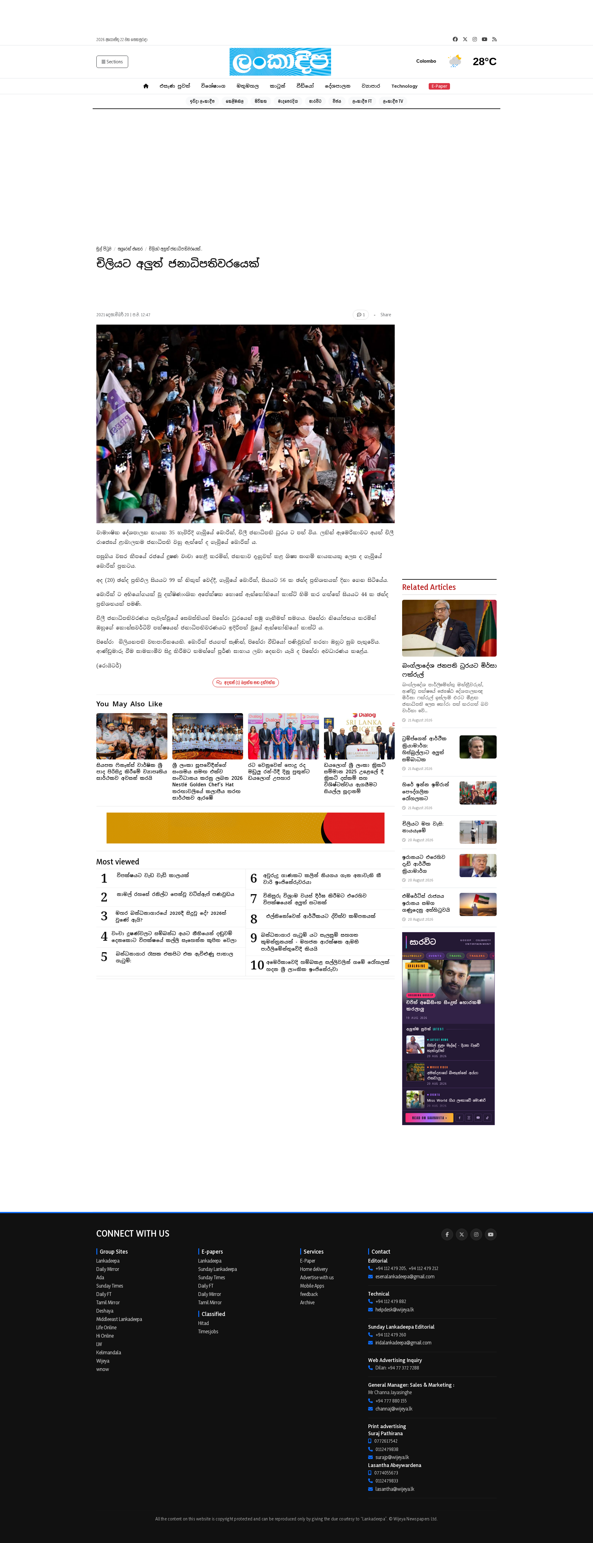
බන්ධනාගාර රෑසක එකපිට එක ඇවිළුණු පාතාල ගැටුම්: (174, 957)
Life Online (106, 1327)
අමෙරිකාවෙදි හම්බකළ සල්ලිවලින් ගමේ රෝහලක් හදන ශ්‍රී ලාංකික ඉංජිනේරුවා (327, 965)
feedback (309, 1294)
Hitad (203, 1323)
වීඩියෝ (305, 86)
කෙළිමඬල (235, 101)
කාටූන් (277, 86)
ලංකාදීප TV (393, 101)
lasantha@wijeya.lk (395, 1489)
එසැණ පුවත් (175, 86)
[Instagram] (476, 1234)
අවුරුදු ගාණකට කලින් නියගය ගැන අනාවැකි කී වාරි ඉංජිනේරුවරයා (322, 878)
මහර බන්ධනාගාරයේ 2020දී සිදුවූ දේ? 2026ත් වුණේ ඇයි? (171, 916)
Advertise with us (317, 1277)
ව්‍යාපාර (371, 86)
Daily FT (103, 1294)
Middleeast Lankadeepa (119, 1319)
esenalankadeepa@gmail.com (405, 1276)
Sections (115, 62)
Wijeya (102, 1361)
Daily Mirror (107, 1269)
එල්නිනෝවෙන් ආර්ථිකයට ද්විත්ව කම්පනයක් (321, 916)
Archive (307, 1302)
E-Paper (439, 86)
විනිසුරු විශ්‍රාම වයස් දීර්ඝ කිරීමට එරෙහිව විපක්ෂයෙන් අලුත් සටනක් (315, 899)
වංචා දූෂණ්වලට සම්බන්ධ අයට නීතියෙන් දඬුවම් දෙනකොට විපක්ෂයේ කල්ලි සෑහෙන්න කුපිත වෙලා (174, 937)
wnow (102, 1369)
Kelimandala (108, 1352)
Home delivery (314, 1269)
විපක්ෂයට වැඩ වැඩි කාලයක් (153, 875)
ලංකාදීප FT (362, 101)
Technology (404, 86)
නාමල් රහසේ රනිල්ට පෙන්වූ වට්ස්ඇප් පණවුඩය (175, 894)
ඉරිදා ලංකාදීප (202, 101)
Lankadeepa (108, 1261)
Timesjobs (208, 1331)
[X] (462, 1234)
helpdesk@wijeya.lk (395, 1309)
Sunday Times (109, 1286)
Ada (100, 1277)
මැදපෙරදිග (288, 101)
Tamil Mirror (108, 1302)
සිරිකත (261, 101)
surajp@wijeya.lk (392, 1457)
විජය (337, 101)
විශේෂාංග (213, 86)
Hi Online (105, 1336)
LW (99, 1344)
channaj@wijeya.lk (394, 1409)
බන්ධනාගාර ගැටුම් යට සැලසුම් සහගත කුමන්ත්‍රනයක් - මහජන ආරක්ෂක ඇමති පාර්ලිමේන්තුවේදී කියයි (310, 942)
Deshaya (104, 1311)
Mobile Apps (312, 1286)
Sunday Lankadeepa (217, 1269)
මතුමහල (248, 86)
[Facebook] (447, 1234)
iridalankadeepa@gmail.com (403, 1342)
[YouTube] (491, 1234)
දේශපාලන (338, 86)
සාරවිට (315, 101)
